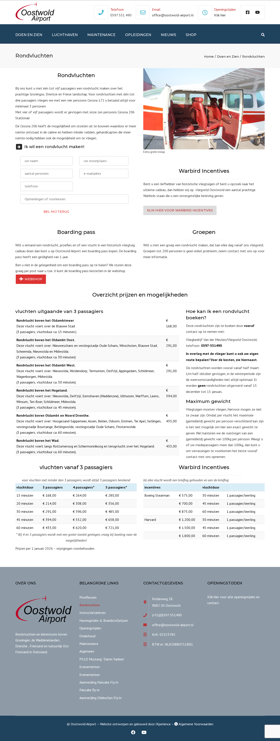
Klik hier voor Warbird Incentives (180, 210)
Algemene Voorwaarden (195, 724)
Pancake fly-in (89, 690)
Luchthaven (65, 35)
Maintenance (101, 35)
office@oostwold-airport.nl (173, 15)
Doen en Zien (28, 35)
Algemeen (86, 651)
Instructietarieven (92, 612)
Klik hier (220, 15)
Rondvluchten (89, 605)
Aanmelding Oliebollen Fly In (100, 698)
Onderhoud (87, 636)
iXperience (163, 724)
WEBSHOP (33, 279)
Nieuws (168, 35)
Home (209, 57)
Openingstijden (90, 628)
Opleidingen (138, 35)
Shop (191, 35)
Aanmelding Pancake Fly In (98, 682)
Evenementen (89, 667)
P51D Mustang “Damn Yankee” (102, 659)
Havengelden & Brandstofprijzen (103, 620)
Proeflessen (87, 597)
